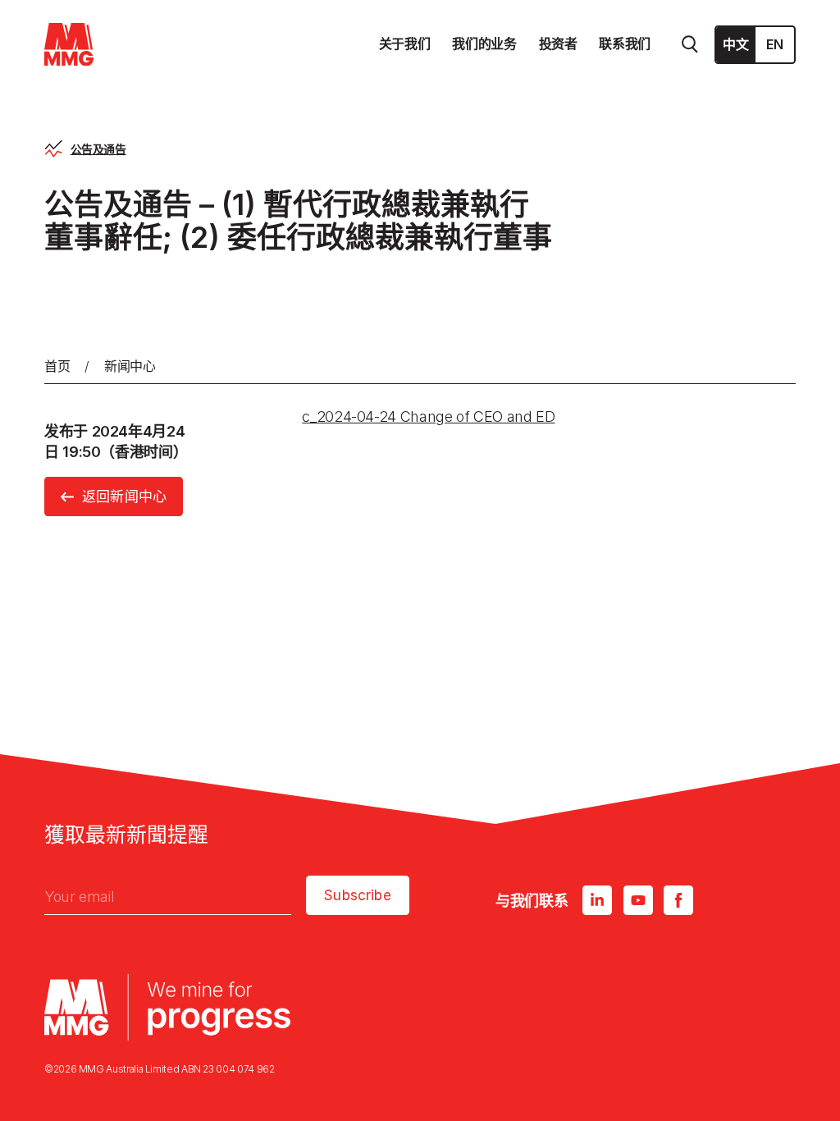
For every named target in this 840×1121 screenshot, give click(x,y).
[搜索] (690, 44)
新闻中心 (130, 366)
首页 (57, 366)
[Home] (69, 44)
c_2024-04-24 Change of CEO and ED (428, 416)
